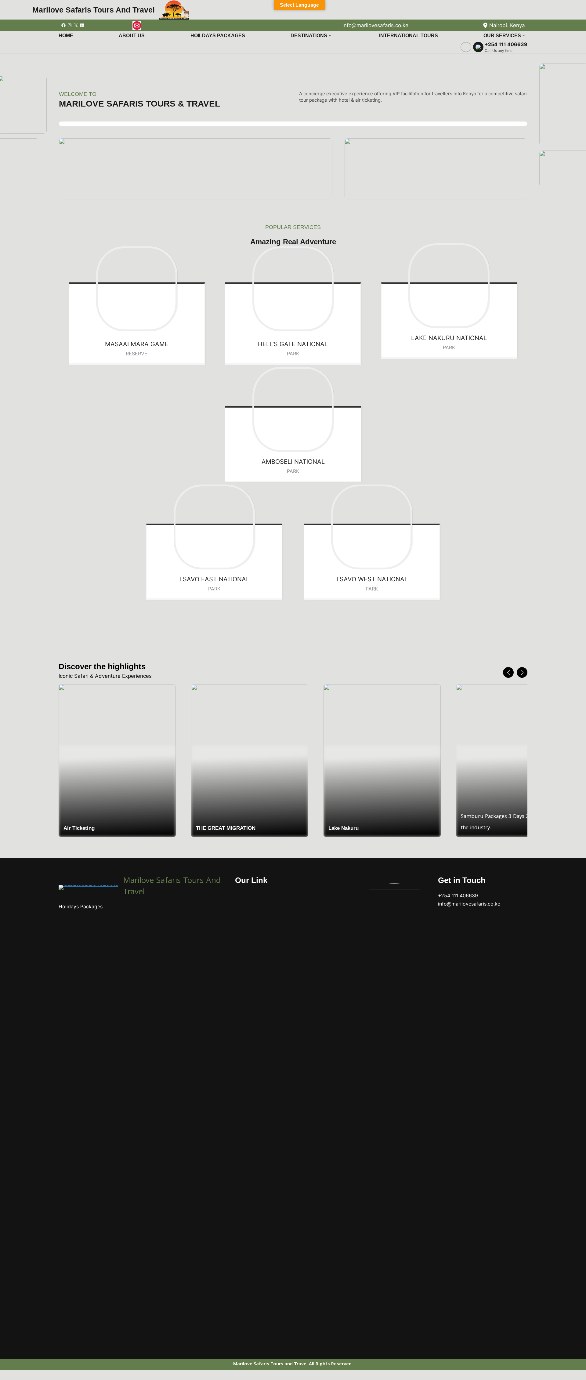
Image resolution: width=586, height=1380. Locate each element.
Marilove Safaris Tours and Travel (93, 9)
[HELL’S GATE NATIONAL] (292, 288)
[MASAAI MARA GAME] (136, 288)
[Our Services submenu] (523, 35)
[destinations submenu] (329, 35)
